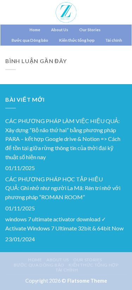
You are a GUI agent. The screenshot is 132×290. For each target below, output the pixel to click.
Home (35, 29)
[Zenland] (66, 12)
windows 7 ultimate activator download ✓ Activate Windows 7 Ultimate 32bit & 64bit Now (64, 223)
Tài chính (113, 40)
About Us (59, 29)
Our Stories (90, 29)
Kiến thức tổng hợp (77, 40)
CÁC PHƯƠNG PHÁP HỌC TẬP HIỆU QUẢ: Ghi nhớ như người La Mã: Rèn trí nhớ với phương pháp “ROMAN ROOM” (62, 188)
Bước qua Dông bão (30, 40)
